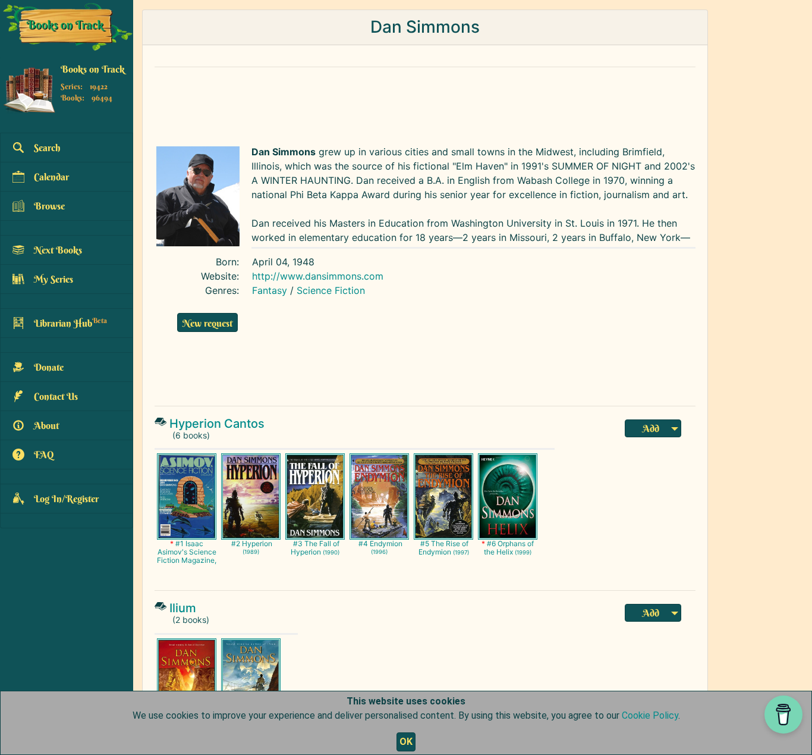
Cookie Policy (650, 715)
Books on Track (93, 70)
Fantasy (269, 290)
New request (207, 323)
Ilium (182, 608)
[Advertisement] (425, 103)
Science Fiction (331, 290)
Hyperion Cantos (217, 423)
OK (406, 741)
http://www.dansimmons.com (317, 276)
